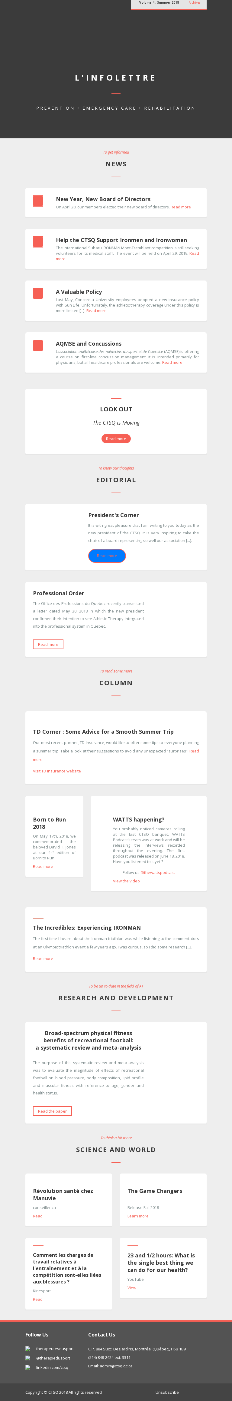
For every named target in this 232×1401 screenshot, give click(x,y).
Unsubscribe (167, 1392)
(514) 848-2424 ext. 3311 (109, 1357)
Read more (181, 207)
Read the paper (52, 1111)
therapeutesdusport (55, 1348)
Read (38, 1216)
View (131, 1287)
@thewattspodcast (157, 872)
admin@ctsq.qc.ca (116, 1366)
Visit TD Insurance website (57, 771)
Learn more (138, 1216)
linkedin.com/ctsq (52, 1367)
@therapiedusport (53, 1358)
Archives (194, 2)
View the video (126, 881)
